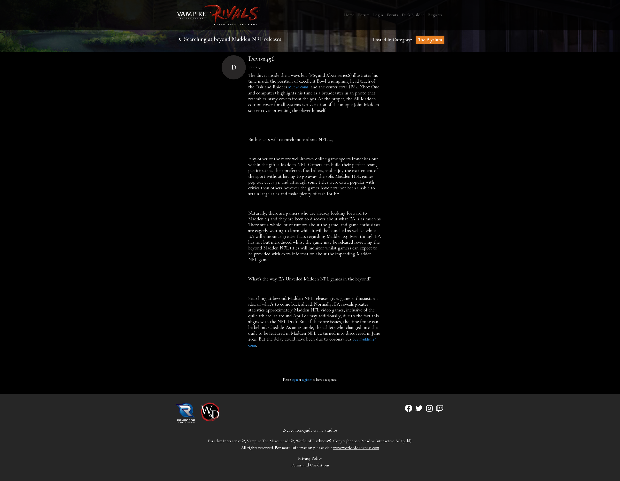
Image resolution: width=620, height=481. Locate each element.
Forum (363, 14)
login (295, 380)
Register (435, 14)
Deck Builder (413, 14)
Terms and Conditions (310, 465)
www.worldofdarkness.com (356, 447)
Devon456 (261, 58)
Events (392, 14)
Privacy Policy (310, 458)
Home (349, 14)
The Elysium (430, 40)
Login (378, 14)
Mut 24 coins (298, 87)
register (307, 380)
